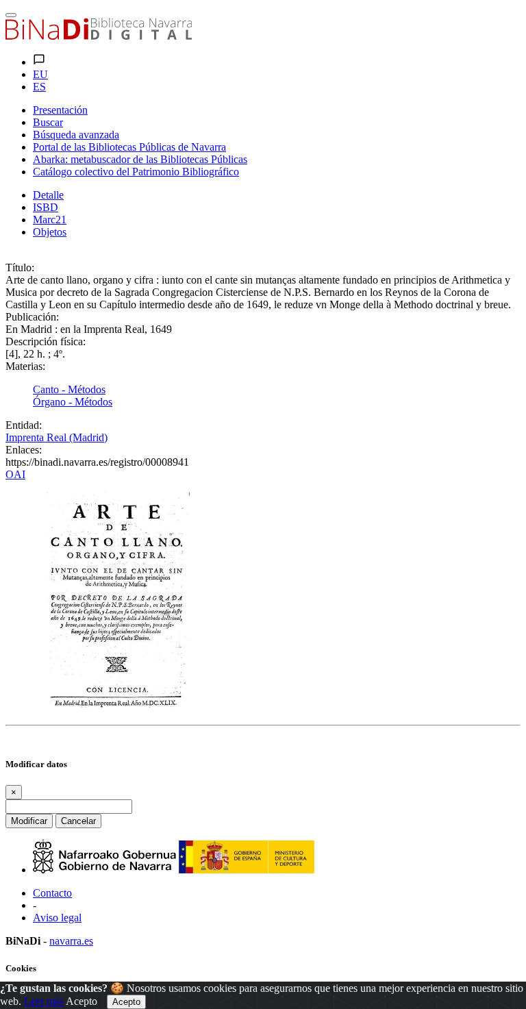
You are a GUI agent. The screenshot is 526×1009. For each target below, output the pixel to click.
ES (39, 86)
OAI (15, 474)
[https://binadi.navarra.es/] (98, 36)
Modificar (29, 821)
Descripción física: (45, 341)
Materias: (25, 366)
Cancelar (78, 821)
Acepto (81, 1001)
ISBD (45, 207)
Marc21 (49, 219)
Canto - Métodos (69, 389)
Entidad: (23, 425)
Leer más (44, 1001)
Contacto (52, 893)
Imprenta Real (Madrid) (56, 437)
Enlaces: (23, 450)
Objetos (49, 232)
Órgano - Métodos (72, 402)
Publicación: (32, 317)
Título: (19, 267)
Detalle (48, 195)
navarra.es (71, 941)
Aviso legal (57, 917)
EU (40, 74)
